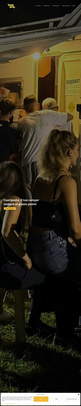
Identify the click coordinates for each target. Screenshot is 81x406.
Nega (56, 399)
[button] (78, 394)
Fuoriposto (38, 5)
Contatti (73, 5)
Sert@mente (46, 5)
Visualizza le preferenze (72, 399)
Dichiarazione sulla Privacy (11, 403)
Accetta (41, 399)
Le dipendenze (55, 5)
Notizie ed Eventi (66, 5)
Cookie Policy (4, 403)
